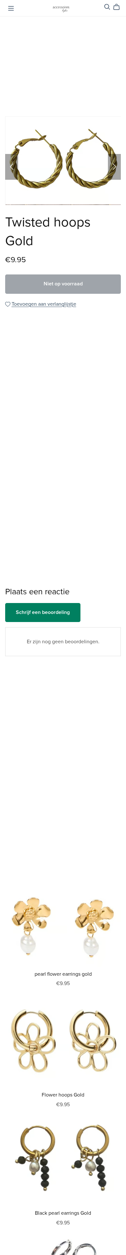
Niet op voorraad (63, 284)
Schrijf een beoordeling (43, 612)
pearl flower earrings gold (63, 974)
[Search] (107, 7)
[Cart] (119, 7)
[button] (11, 167)
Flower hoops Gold (63, 1095)
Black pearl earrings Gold (63, 1213)
